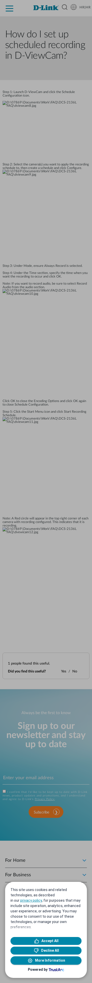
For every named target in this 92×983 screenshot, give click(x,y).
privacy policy (31, 900)
